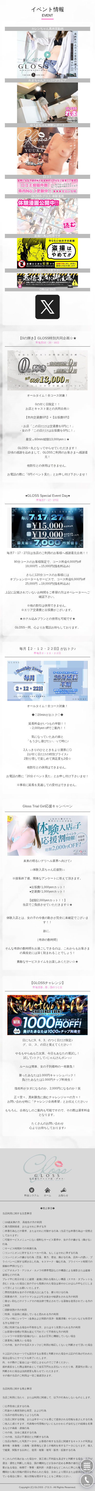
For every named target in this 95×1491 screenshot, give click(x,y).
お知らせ (63, 1195)
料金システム (31, 1195)
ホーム (47, 1195)
